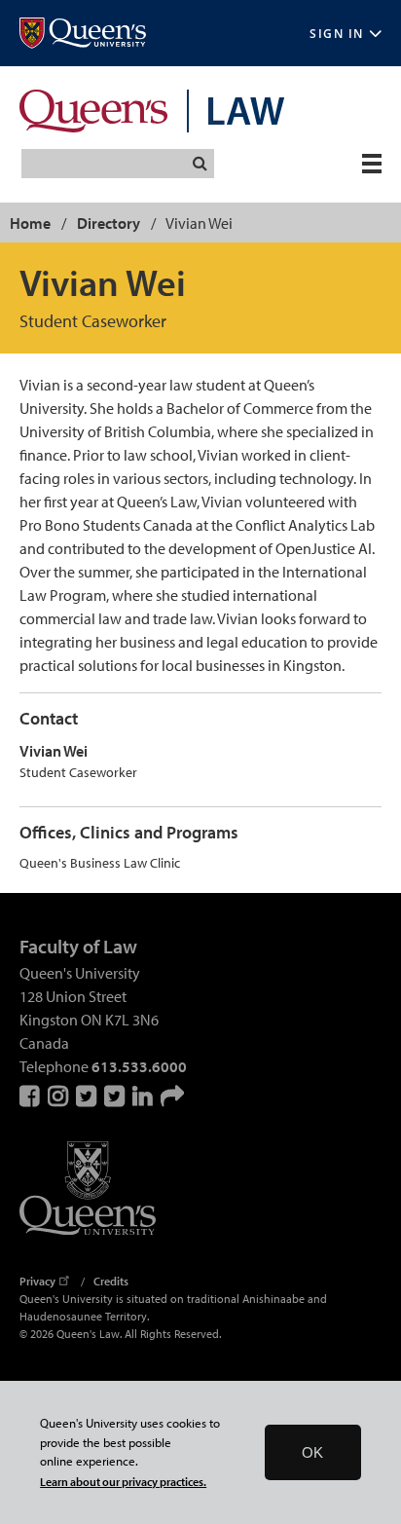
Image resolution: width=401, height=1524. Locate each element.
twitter (116, 1095)
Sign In (337, 33)
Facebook (31, 1095)
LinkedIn (144, 1095)
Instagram (59, 1095)
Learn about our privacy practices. (123, 1481)
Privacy (37, 1281)
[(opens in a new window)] (82, 34)
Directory (108, 223)
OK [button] (312, 1452)
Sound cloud (172, 1095)
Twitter (87, 1095)
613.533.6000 (139, 1066)
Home (30, 223)
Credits (110, 1281)
